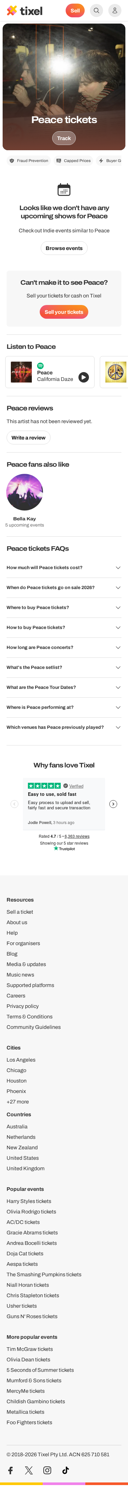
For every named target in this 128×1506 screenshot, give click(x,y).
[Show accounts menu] (114, 10)
